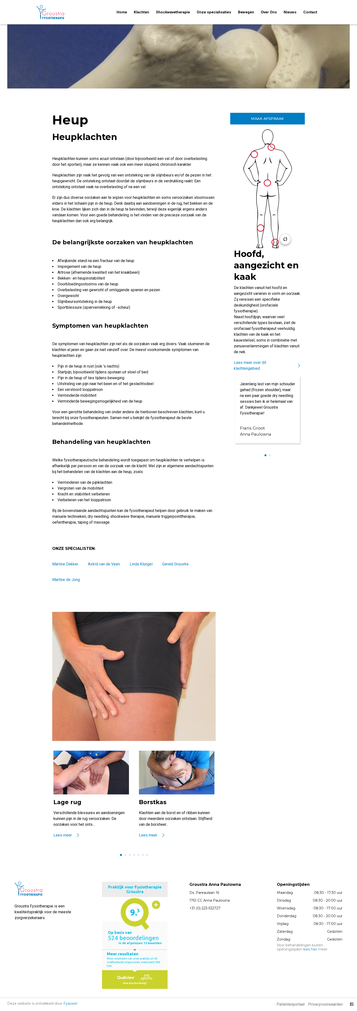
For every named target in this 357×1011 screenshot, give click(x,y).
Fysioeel (70, 1003)
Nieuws (290, 12)
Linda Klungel (141, 564)
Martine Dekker (65, 564)
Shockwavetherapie (173, 12)
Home (122, 12)
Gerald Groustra (175, 564)
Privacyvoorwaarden (325, 1004)
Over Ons (269, 12)
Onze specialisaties (214, 12)
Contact (310, 12)
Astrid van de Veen (104, 564)
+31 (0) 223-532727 (205, 908)
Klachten (141, 12)
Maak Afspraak (267, 118)
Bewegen (246, 12)
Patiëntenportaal (291, 1004)
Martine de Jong (66, 579)
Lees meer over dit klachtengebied (250, 365)
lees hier (310, 949)
